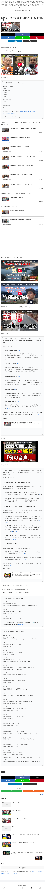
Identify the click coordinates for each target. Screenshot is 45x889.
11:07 (39, 520)
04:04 (25, 397)
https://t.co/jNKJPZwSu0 (29, 111)
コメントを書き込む (23, 868)
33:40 (10, 565)
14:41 (14, 539)
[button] (30, 41)
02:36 (6, 386)
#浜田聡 (21, 111)
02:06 (19, 376)
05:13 (37, 414)
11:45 (8, 531)
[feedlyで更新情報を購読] (11, 791)
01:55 (34, 501)
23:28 (16, 531)
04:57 (8, 408)
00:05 (19, 350)
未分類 (3, 772)
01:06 (40, 494)
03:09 (15, 389)
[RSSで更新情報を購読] (33, 791)
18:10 (12, 531)
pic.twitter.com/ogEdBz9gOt (9, 113)
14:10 (6, 522)
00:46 (18, 363)
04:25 (18, 401)
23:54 (25, 559)
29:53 (24, 553)
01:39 (8, 372)
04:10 (38, 501)
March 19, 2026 (25, 117)
